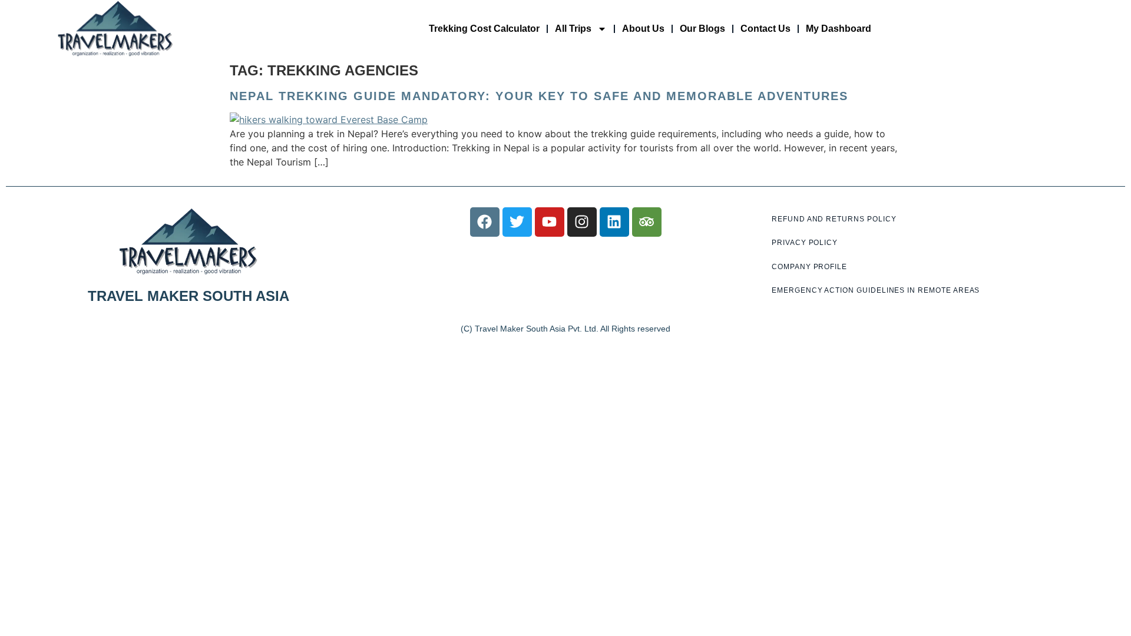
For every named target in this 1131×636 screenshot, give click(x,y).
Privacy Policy (805, 242)
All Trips (573, 29)
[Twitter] (517, 222)
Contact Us (765, 29)
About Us (643, 29)
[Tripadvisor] (647, 222)
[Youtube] (549, 222)
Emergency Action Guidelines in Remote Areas (876, 290)
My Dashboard (838, 29)
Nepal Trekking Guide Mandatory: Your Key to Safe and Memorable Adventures (539, 96)
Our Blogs (702, 29)
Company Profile (809, 267)
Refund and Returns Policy (834, 219)
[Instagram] (582, 222)
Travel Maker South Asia (188, 296)
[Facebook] (485, 222)
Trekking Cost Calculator (484, 29)
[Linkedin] (614, 222)
